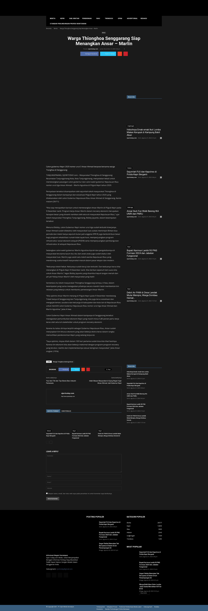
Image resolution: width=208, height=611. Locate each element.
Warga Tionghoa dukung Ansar (63, 361)
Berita (52, 18)
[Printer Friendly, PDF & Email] (52, 357)
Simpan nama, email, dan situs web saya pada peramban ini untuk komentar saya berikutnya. (80, 493)
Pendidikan (87, 18)
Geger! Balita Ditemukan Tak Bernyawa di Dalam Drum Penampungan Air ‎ (109, 546)
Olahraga (130, 207)
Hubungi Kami (148, 607)
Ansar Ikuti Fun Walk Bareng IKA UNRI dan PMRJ (143, 212)
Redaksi (144, 18)
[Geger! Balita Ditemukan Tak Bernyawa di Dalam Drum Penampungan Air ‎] (91, 546)
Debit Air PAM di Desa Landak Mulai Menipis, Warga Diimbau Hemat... (142, 295)
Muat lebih (144, 593)
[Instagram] (54, 575)
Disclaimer (100, 609)
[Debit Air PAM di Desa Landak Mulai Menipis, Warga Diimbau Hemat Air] (110, 424)
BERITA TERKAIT (53, 411)
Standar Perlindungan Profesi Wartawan (68, 24)
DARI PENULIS (66, 411)
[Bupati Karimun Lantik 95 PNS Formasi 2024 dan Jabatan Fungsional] (84, 424)
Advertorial (132, 18)
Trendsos (109, 18)
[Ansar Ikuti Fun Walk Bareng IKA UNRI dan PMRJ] (144, 195)
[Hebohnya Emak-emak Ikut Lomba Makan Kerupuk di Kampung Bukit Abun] (144, 114)
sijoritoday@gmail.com (64, 569)
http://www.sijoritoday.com (68, 396)
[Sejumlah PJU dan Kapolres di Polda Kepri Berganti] (58, 424)
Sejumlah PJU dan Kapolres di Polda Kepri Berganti (142, 173)
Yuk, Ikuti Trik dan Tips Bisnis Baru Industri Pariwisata (61, 382)
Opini (120, 18)
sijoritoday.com (93, 49)
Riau (98, 18)
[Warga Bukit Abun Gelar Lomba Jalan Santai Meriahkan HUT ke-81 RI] (132, 587)
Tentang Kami (101, 607)
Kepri (62, 18)
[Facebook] (48, 575)
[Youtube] (66, 575)
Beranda (48, 28)
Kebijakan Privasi (112, 607)
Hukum (49, 431)
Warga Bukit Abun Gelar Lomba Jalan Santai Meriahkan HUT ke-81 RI (150, 587)
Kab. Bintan (74, 18)
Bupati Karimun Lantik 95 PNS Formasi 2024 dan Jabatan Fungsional (81, 436)
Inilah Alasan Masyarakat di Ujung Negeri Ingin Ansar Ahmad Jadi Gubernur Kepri (105, 382)
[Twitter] (60, 575)
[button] (159, 21)
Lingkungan (130, 126)
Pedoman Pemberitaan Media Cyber (130, 607)
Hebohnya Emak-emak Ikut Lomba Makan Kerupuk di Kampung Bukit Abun (144, 132)
